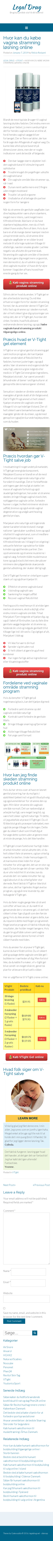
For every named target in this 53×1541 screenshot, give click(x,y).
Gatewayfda (16, 1533)
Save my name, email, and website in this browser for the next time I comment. (24, 1314)
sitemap (44, 1533)
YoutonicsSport (11, 1383)
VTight (15, 1172)
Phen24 (7, 1371)
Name (7, 1271)
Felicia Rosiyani (38, 52)
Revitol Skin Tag (11, 1375)
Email (7, 1282)
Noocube (8, 1363)
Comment (9, 1210)
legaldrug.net (34, 1533)
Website (8, 1293)
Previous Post (42, 1185)
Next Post (8, 1185)
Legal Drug (26, 7)
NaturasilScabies (12, 1359)
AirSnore (8, 1347)
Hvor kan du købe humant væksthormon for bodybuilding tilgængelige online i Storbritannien (26, 1449)
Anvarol (7, 1351)
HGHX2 (7, 1355)
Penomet (8, 1367)
